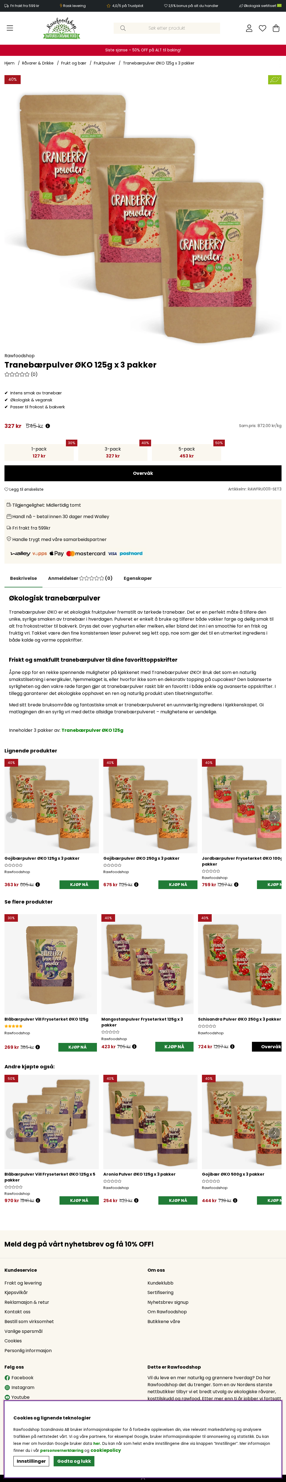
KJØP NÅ (79, 884)
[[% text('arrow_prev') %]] (9, 975)
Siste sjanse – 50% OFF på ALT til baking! (143, 50)
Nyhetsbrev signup (168, 1302)
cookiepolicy (105, 1450)
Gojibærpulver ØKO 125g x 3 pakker (42, 858)
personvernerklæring (62, 1450)
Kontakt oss (17, 1312)
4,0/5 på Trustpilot (127, 5)
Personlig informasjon (28, 1350)
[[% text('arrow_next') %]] (276, 975)
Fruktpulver (104, 63)
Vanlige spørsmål (23, 1331)
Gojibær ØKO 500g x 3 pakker (233, 1174)
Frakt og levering (23, 1283)
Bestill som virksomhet (29, 1321)
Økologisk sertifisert (260, 5)
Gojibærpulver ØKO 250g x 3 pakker (141, 858)
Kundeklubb (160, 1283)
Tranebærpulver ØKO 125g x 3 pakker (158, 63)
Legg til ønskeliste (26, 489)
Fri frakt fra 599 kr (24, 5)
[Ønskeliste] (262, 28)
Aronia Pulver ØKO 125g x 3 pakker (139, 1174)
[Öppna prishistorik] (37, 884)
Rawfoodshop (19, 355)
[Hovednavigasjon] (9, 28)
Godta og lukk (74, 1461)
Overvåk (143, 473)
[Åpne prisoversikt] (48, 426)
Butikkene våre (163, 1321)
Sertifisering (160, 1292)
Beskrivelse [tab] (23, 578)
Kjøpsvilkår (16, 1292)
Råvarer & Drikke (38, 63)
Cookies (13, 1341)
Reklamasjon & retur (26, 1302)
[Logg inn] (249, 28)
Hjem (9, 63)
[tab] (80, 578)
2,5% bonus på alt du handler (193, 5)
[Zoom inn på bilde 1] (143, 213)
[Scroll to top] (143, 1478)
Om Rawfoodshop (167, 1312)
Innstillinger (31, 1461)
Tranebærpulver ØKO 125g (92, 730)
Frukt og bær (73, 63)
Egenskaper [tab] (138, 578)
